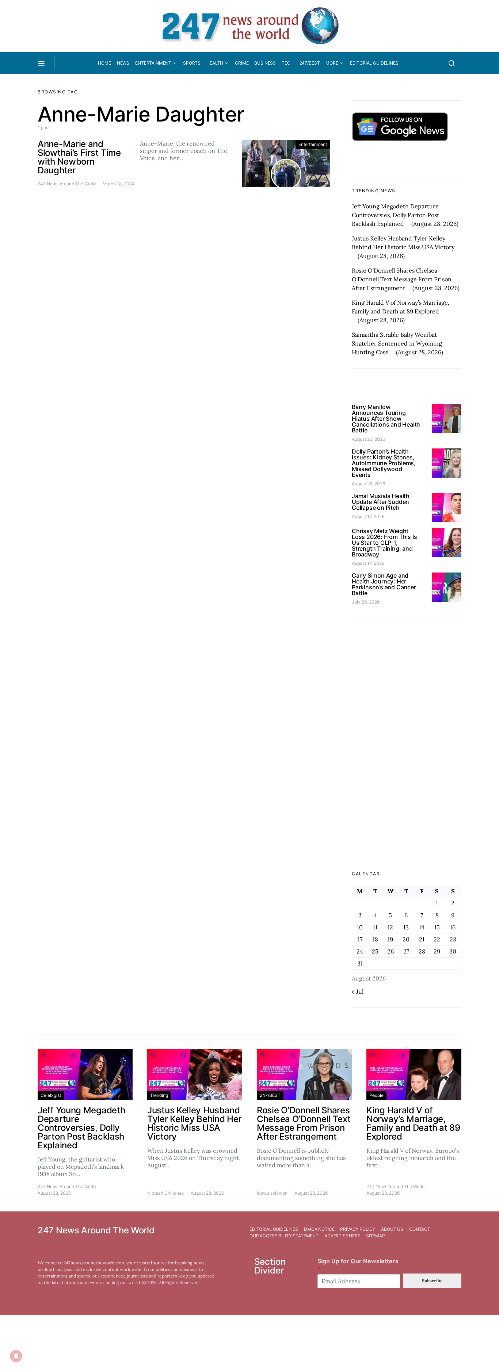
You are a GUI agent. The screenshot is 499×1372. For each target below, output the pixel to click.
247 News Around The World (67, 183)
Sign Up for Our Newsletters (358, 1264)
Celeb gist (51, 1095)
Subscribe (432, 1280)
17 (360, 939)
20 (406, 939)
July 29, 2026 (366, 602)
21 (421, 939)
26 (390, 951)
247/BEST (310, 63)
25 (375, 951)
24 (360, 951)
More (331, 63)
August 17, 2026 (368, 516)
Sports (192, 63)
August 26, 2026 (368, 439)
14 (421, 927)
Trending (159, 1095)
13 (406, 927)
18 (375, 939)
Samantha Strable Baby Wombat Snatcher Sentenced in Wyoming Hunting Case (397, 343)
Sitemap (375, 1235)
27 (406, 951)
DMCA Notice (319, 1229)
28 (422, 951)
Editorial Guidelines (374, 63)
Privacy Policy (357, 1229)
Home (104, 63)
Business (265, 63)
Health (214, 63)
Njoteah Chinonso (165, 1193)
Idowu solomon (272, 1193)
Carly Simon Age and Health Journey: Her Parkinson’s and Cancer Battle (384, 584)
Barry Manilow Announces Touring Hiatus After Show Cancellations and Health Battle (386, 418)
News (123, 63)
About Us (392, 1229)
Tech (287, 63)
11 (375, 927)
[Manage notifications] (16, 1356)
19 (390, 939)
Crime (241, 63)
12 (390, 927)
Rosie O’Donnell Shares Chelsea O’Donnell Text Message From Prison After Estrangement (402, 279)
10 (360, 927)
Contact (419, 1229)
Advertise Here (342, 1235)
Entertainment (153, 63)
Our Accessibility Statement (284, 1235)
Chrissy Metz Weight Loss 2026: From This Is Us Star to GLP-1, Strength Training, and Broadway (384, 542)
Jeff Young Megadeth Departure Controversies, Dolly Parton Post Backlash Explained (395, 215)
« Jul (357, 991)
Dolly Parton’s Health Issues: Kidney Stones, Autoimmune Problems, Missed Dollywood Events (384, 463)
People (376, 1095)
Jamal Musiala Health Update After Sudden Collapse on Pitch (381, 501)
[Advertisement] (406, 738)
